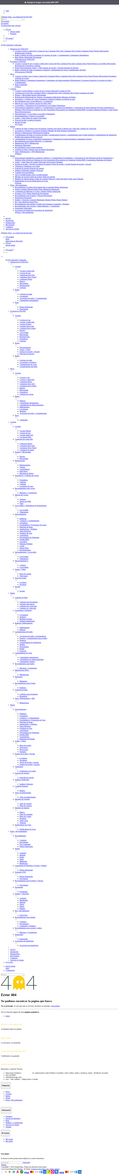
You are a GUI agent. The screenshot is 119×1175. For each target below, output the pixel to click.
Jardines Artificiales (22, 170)
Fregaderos (29, 66)
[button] (62, 243)
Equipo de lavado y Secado (53, 68)
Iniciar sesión (15, 32)
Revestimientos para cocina (25, 101)
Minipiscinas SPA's (22, 143)
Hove (12, 369)
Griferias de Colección (88, 129)
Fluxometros (25, 137)
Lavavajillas (102, 64)
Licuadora (90, 110)
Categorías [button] (17, 45)
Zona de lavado (21, 120)
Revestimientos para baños (25, 141)
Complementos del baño (77, 70)
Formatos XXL (20, 194)
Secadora (37, 120)
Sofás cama (72, 179)
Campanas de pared (86, 93)
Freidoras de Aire (40, 110)
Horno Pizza (24, 548)
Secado (18, 122)
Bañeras (23, 80)
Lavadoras (39, 164)
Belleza (31, 173)
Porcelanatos (48, 204)
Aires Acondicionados (23, 175)
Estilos (17, 189)
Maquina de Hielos (69, 97)
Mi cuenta (9, 1139)
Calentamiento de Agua (59, 70)
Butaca (32, 179)
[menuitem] (8, 218)
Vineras (40, 97)
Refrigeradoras (31, 97)
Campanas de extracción (24, 93)
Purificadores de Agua (23, 181)
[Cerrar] (2, 256)
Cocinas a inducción (29, 51)
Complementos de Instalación (106, 135)
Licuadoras (58, 108)
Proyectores (51, 162)
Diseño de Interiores (13, 1118)
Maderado (47, 189)
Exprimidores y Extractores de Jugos (76, 108)
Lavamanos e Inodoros (41, 70)
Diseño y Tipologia (22, 200)
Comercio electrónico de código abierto (45, 1169)
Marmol (30, 189)
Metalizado (55, 189)
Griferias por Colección (71, 129)
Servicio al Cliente (12, 1125)
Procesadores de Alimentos (66, 110)
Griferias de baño (26, 70)
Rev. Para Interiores (22, 202)
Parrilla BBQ (81, 110)
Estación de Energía (71, 68)
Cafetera (32, 116)
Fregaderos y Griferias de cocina (27, 99)
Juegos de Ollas (41, 103)
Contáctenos (10, 970)
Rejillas (18, 137)
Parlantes (59, 162)
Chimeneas (19, 166)
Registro (13, 34)
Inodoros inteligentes (68, 131)
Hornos (97, 51)
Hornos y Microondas (23, 95)
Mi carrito (9, 1141)
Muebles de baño (54, 131)
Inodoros (93, 80)
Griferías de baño (26, 55)
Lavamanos (37, 55)
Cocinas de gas (42, 51)
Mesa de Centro (55, 179)
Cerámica (30, 187)
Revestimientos (20, 187)
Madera (64, 200)
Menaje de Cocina (22, 103)
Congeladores (48, 97)
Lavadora (30, 120)
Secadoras (47, 164)
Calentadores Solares (84, 139)
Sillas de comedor (42, 179)
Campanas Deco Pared (72, 51)
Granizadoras (91, 160)
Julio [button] (7, 11)
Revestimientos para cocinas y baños (28, 206)
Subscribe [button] (26, 1162)
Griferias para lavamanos (37, 129)
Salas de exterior (36, 177)
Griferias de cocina (22, 78)
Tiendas (8, 1127)
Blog (7, 1121)
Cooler (110, 110)
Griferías (58, 99)
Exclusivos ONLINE (18, 311)
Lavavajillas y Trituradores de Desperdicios (31, 106)
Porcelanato (37, 57)
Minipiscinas (34, 143)
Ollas (49, 103)
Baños (17, 55)
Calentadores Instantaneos (36, 80)
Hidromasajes (75, 80)
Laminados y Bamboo (61, 204)
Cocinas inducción (52, 91)
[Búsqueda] (24, 19)
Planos (59, 200)
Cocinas (18, 51)
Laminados (23, 85)
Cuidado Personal (21, 173)
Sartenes (32, 103)
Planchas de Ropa (97, 108)
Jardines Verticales (36, 170)
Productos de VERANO (19, 262)
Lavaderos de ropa (68, 99)
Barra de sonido (32, 118)
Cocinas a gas (26, 76)
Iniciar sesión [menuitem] (10, 245)
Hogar (17, 68)
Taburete (80, 179)
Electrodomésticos (22, 116)
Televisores (42, 118)
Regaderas (50, 150)
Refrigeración (20, 53)
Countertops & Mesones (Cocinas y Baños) (31, 191)
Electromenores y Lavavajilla (26, 114)
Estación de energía (22, 168)
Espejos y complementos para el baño (74, 135)
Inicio (8, 1016)
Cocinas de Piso (54, 64)
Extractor (39, 137)
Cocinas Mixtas (27, 91)
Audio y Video (37, 68)
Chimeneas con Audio (31, 166)
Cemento (23, 189)
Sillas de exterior (49, 177)
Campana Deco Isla (67, 64)
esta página (55, 1006)
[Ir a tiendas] (59, 21)
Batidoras (30, 108)
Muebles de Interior (22, 179)
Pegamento (19, 198)
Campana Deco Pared (83, 64)
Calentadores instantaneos (42, 139)
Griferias (28, 53)
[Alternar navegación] (6, 252)
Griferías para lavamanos (37, 150)
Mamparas (19, 145)
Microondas (104, 51)
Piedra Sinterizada (26, 57)
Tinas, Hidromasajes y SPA (25, 152)
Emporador (19, 208)
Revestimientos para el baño (25, 147)
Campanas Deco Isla (56, 51)
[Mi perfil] (8, 30)
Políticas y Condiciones (14, 1123)
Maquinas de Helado (104, 160)
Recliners (64, 179)
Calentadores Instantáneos (79, 55)
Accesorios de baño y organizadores (46, 135)
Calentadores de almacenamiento (58, 80)
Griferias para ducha (54, 129)
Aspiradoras (51, 110)
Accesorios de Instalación (24, 210)
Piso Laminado (49, 187)
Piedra (36, 189)
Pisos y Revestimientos (18, 831)
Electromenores (26, 68)
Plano (41, 189)
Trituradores (60, 106)
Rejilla (33, 137)
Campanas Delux (87, 51)
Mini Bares (57, 97)
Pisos (17, 57)
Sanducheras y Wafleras (28, 529)
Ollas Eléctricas (28, 110)
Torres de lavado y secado (61, 164)
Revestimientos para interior (25, 204)
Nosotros (9, 1116)
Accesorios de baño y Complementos (56, 55)
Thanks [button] (3, 1165)
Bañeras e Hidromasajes (24, 133)
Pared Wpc (34, 202)
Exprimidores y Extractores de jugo (76, 158)
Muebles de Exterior (22, 177)
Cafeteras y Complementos (44, 108)
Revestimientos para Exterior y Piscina (29, 196)
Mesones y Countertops (44, 101)
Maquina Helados (101, 110)
